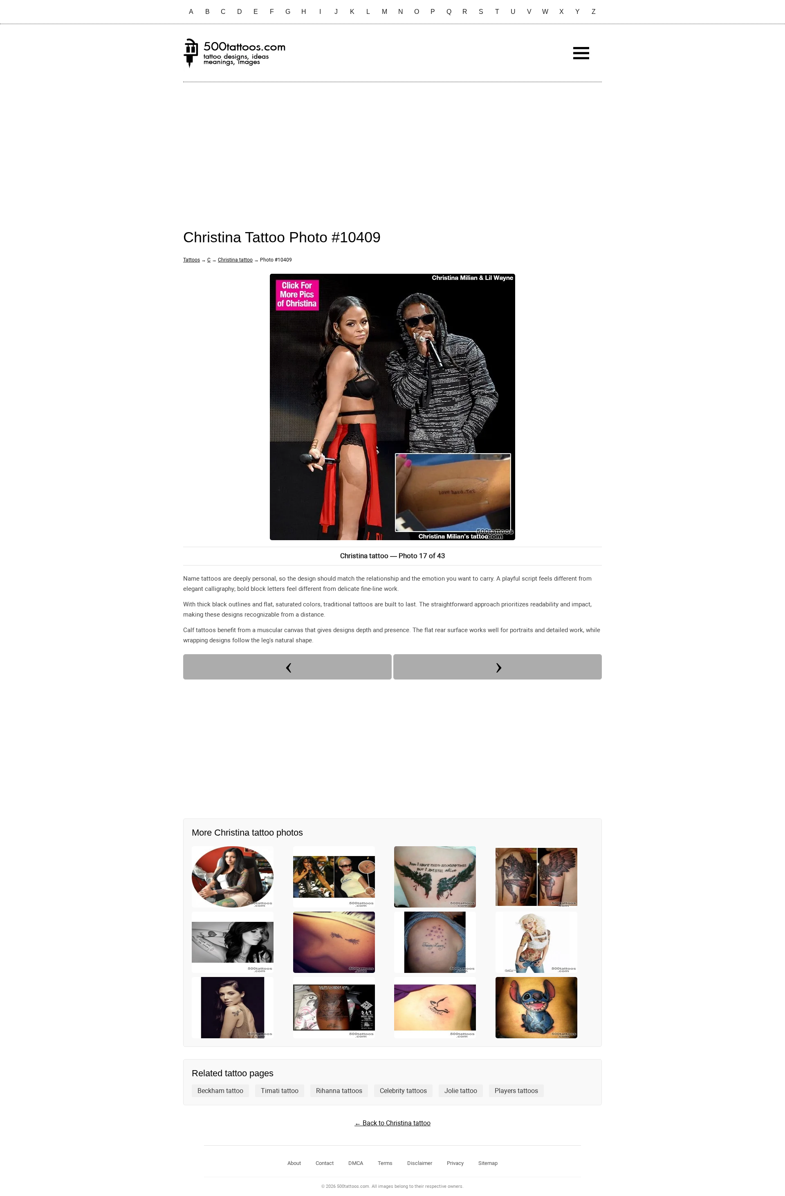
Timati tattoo (279, 1091)
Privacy (455, 1163)
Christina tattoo (235, 260)
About (294, 1163)
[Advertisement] (392, 147)
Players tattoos (516, 1091)
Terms (385, 1163)
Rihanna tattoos (339, 1091)
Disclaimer (419, 1163)
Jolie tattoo (460, 1091)
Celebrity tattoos (403, 1091)
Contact (325, 1163)
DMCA (355, 1163)
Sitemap (488, 1163)
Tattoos (191, 260)
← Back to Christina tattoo (392, 1123)
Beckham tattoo (220, 1091)
